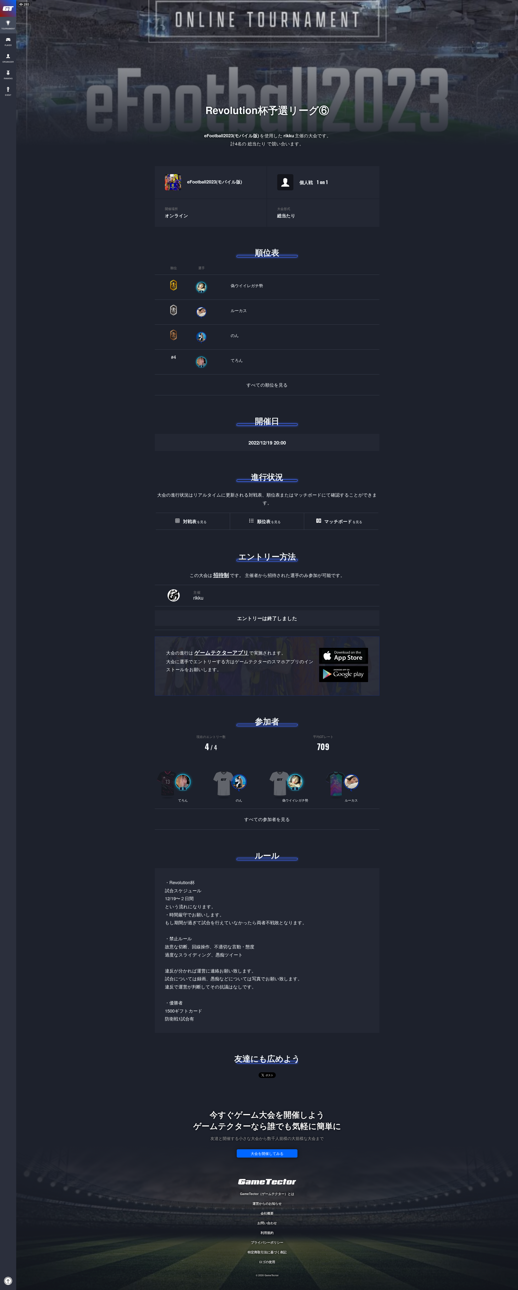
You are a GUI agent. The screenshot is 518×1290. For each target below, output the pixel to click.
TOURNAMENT (8, 29)
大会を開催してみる (267, 1153)
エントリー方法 (267, 556)
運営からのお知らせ (267, 1203)
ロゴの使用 (267, 1261)
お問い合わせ (267, 1223)
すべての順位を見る (267, 385)
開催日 (267, 421)
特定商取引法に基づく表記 (267, 1252)
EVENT (8, 95)
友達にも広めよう (267, 1058)
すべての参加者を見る (267, 819)
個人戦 (313, 181)
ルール (267, 855)
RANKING (8, 78)
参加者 (267, 721)
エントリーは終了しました (267, 618)
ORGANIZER (8, 62)
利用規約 (267, 1232)
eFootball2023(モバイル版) (214, 181)
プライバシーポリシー (267, 1242)
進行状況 (267, 477)
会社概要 (267, 1213)
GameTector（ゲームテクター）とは (267, 1193)
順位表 (267, 252)
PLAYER (8, 45)
